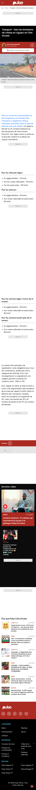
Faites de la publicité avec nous (26, 746)
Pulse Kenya (6, 773)
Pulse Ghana (6, 769)
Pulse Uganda (26, 765)
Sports (13, 688)
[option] (10, 543)
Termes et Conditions (5, 755)
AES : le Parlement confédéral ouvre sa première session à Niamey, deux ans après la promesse (21, 641)
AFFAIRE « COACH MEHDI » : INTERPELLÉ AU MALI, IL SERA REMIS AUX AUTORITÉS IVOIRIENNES (21, 668)
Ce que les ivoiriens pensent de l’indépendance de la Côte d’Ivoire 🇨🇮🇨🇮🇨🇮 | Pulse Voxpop (9, 549)
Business (24, 728)
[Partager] (32, 45)
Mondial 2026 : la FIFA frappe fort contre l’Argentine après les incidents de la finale (22, 692)
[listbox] (18, 543)
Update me (6, 450)
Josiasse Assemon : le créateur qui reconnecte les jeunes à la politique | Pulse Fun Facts (18, 520)
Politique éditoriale (24, 753)
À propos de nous (8, 744)
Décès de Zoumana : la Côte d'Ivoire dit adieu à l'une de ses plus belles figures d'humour (21, 681)
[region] (18, 543)
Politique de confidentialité (7, 749)
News (6, 8)
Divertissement (7, 732)
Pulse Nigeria (6, 765)
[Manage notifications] (32, 786)
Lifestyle (14, 622)
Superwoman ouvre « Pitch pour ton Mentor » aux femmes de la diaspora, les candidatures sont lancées (22, 628)
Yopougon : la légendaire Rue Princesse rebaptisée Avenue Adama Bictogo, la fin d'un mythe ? (21, 655)
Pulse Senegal (26, 769)
